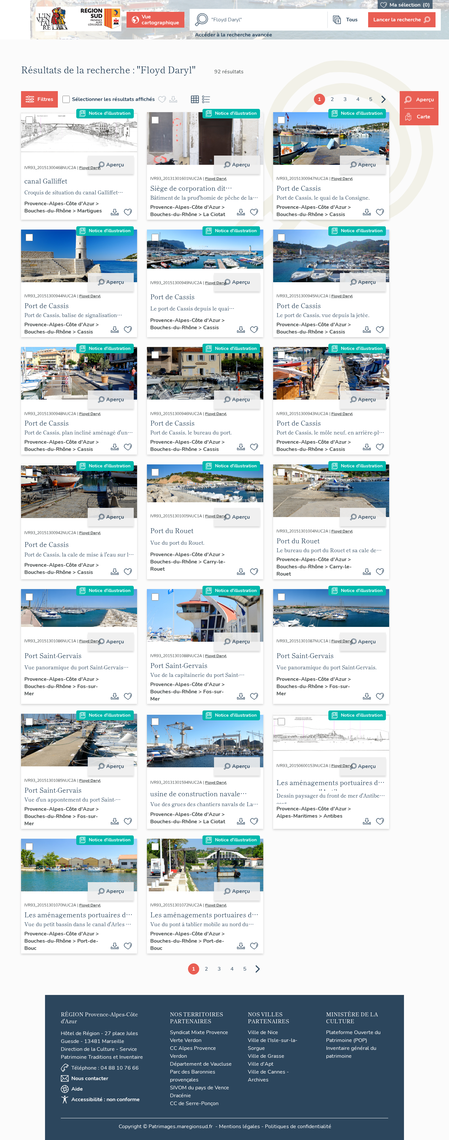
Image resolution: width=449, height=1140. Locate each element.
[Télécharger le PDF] (115, 212)
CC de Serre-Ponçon (194, 1103)
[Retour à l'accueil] (15, 19)
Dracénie (180, 1095)
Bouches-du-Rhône (48, 210)
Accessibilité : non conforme (105, 1099)
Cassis (337, 214)
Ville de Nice (263, 1032)
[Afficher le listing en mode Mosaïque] (195, 99)
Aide (77, 1089)
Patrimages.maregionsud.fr (181, 1126)
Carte (423, 116)
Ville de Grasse (266, 1056)
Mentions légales (239, 1126)
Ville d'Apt (260, 1064)
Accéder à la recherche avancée (233, 34)
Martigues (89, 210)
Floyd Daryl (90, 167)
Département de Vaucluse (201, 1064)
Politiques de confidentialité (298, 1126)
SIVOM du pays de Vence (199, 1087)
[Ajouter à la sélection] (128, 212)
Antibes (333, 816)
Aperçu (115, 164)
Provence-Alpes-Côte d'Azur (60, 203)
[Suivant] (383, 99)
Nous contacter (89, 1078)
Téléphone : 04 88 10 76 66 (105, 1068)
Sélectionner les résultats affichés (113, 99)
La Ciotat (214, 214)
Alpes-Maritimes (297, 816)
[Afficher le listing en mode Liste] (206, 99)
